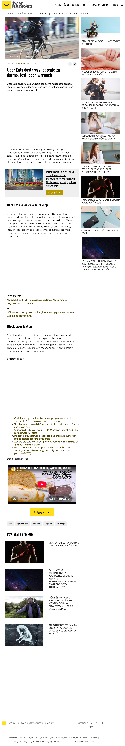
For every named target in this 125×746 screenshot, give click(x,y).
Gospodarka (48, 523)
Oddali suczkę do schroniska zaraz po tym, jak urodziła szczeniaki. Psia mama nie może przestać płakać (43, 420)
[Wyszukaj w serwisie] (122, 4)
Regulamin (13, 723)
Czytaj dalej (54, 192)
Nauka (115, 4)
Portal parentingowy (44, 742)
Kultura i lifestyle (80, 4)
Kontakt (49, 723)
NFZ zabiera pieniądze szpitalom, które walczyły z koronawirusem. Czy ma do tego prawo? (42, 314)
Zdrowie (106, 4)
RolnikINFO (55, 738)
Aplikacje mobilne (22, 523)
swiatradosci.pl (12, 13)
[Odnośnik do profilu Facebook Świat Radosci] (121, 723)
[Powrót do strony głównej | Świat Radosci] (17, 5)
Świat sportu (84, 742)
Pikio (23, 738)
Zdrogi (25, 742)
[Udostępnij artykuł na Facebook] (70, 64)
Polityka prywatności (32, 723)
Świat (66, 4)
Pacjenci (64, 738)
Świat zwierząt (93, 738)
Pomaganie (36, 523)
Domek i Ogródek (60, 742)
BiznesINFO (35, 738)
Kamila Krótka (19, 63)
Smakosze (83, 738)
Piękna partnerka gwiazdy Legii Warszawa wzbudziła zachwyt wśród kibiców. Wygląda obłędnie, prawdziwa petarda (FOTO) (42, 450)
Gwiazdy (96, 4)
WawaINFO (45, 738)
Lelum (28, 738)
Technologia (61, 523)
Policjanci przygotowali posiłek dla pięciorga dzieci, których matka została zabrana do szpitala (45, 437)
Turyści (75, 738)
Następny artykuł (41, 512)
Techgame (17, 742)
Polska (58, 4)
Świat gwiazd (73, 742)
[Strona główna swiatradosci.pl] (4, 724)
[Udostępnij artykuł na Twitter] (75, 64)
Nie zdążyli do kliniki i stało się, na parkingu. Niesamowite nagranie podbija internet (37, 301)
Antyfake (32, 742)
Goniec (92, 742)
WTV (70, 738)
